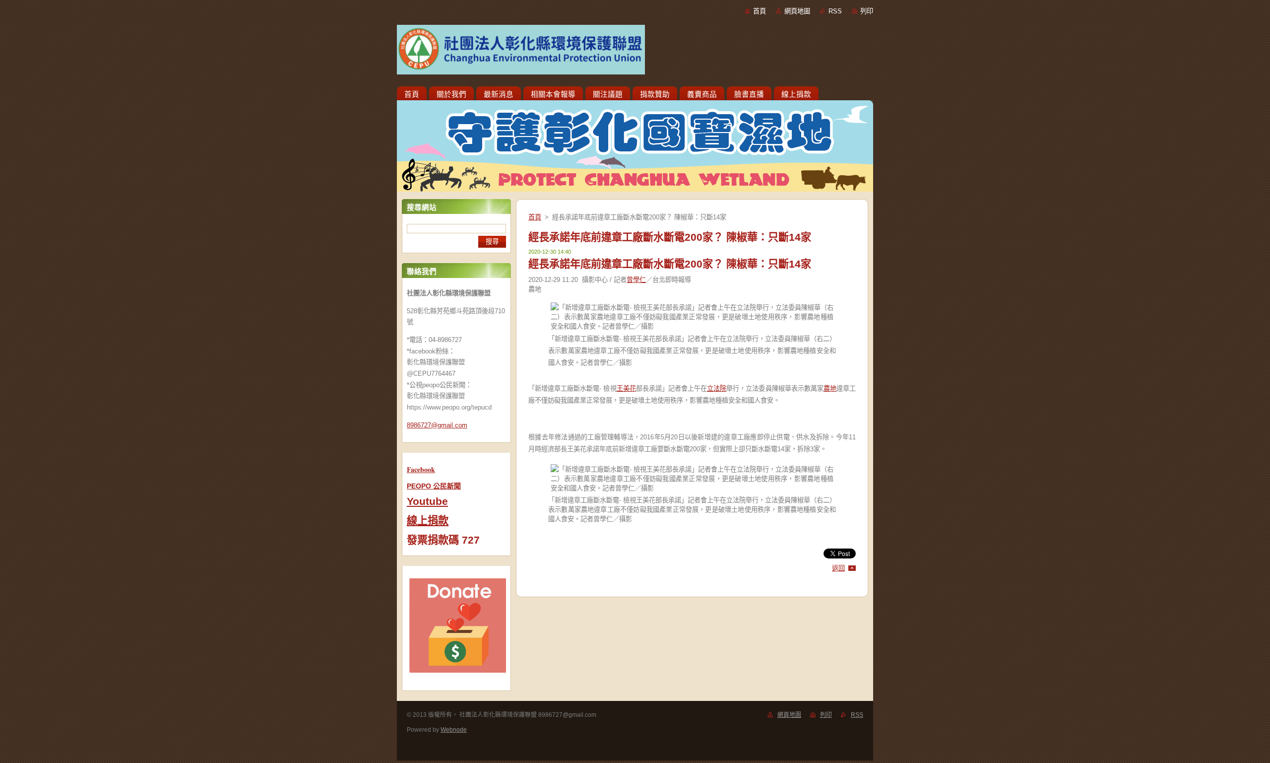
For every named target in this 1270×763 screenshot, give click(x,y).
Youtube (427, 501)
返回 (838, 568)
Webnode (454, 729)
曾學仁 (636, 279)
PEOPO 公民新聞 (434, 486)
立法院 (716, 388)
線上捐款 (427, 521)
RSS (835, 11)
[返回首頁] (635, 51)
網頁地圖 (797, 11)
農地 (830, 388)
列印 (866, 11)
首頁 (759, 11)
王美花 (626, 388)
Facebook (421, 469)
